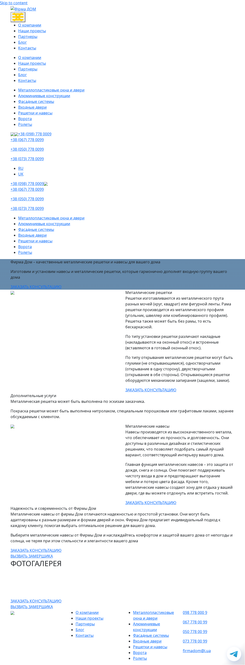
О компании (29, 25)
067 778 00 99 (195, 622)
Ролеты (25, 124)
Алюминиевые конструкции (44, 95)
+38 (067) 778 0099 (27, 139)
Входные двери (32, 107)
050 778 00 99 (195, 631)
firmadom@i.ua (197, 650)
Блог (22, 42)
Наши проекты (32, 30)
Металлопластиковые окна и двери (51, 90)
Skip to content (14, 2)
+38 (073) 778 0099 (27, 158)
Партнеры (27, 36)
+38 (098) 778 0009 (34, 134)
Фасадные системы (36, 101)
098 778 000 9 (195, 612)
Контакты (27, 48)
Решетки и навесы (35, 113)
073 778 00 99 (195, 641)
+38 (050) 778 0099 (27, 149)
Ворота (25, 118)
